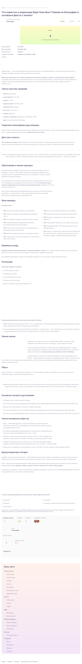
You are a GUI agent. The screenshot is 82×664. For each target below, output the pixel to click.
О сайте (4, 661)
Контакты (16, 661)
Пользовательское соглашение (29, 661)
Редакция (9, 661)
